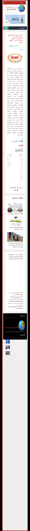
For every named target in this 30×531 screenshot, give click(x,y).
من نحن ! (15, 367)
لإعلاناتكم (15, 374)
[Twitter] (13, 188)
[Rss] (17, 188)
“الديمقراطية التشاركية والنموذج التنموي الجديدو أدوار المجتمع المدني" (15, 39)
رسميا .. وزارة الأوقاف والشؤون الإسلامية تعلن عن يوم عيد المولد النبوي (18, 342)
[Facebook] (15, 188)
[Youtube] (15, 190)
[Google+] (10, 188)
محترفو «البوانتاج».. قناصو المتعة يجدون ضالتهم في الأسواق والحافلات (19, 347)
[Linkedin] (17, 190)
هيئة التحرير (15, 370)
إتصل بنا (15, 377)
